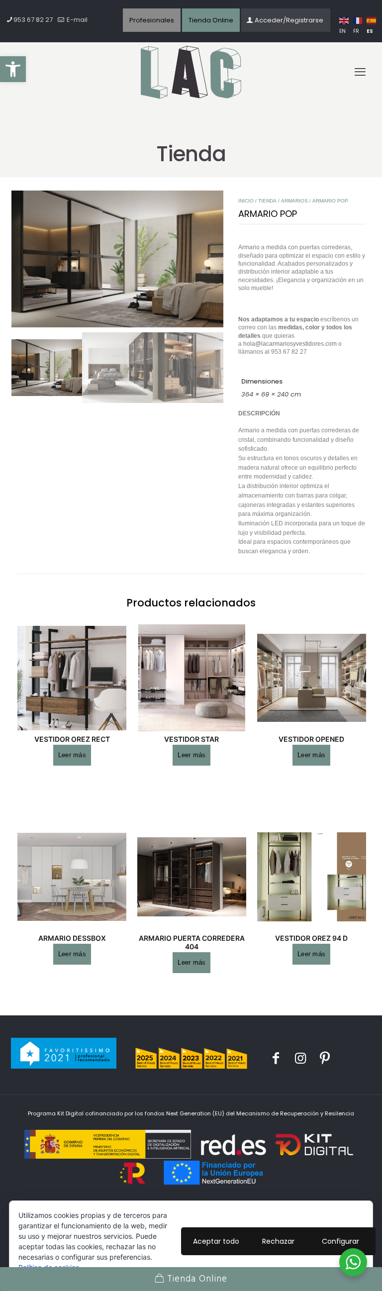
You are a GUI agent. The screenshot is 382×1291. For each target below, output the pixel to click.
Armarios (294, 200)
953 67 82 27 (33, 19)
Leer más (72, 755)
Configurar (340, 1241)
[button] (13, 69)
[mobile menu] (360, 72)
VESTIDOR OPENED (311, 739)
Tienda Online (211, 20)
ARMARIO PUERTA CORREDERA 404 (192, 942)
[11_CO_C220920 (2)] (117, 259)
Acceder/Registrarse (289, 20)
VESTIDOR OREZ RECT (72, 739)
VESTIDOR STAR (191, 739)
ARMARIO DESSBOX (72, 938)
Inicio (246, 200)
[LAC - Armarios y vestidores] (191, 72)
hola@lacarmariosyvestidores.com (290, 343)
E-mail (76, 19)
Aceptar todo (216, 1241)
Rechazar (278, 1241)
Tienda (267, 200)
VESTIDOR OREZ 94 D (311, 938)
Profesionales (151, 20)
